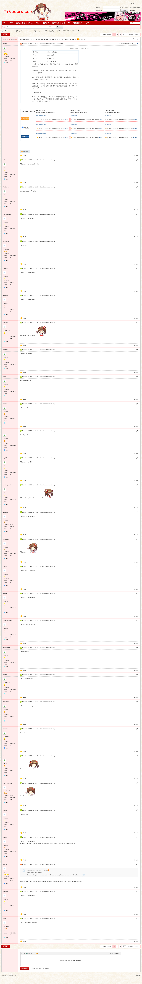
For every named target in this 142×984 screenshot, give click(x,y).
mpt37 (5, 458)
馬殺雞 (5, 43)
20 (10, 203)
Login (73, 960)
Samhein (5, 891)
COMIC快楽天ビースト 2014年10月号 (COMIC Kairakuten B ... (62, 31)
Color (24, 953)
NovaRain (6, 702)
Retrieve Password (135, 7)
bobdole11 (6, 268)
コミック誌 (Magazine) (36, 31)
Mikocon (2, 31)
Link (29, 953)
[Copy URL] (82, 39)
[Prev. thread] (135, 39)
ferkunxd (5, 322)
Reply (66, 119)
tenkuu (5, 404)
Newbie (6, 168)
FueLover (6, 187)
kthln (4, 160)
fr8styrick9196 (7, 783)
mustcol (5, 729)
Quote (32, 953)
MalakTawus (6, 647)
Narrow (132, 3)
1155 (11, 339)
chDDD (5, 566)
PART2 (43, 115)
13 (10, 745)
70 (10, 691)
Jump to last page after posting (40, 968)
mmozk (5, 431)
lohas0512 (6, 539)
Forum (7, 31)
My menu (134, 23)
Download (73, 115)
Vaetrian (5, 512)
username (98, 8)
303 (11, 555)
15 (10, 257)
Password (99, 10)
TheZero (5, 295)
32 (10, 935)
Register (132, 10)
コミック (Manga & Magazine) (19, 31)
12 (10, 312)
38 (10, 528)
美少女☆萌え (20, 23)
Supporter (6, 249)
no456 (5, 674)
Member (6, 303)
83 (10, 637)
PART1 (38, 115)
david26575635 (7, 620)
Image (27, 953)
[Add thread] (5, 34)
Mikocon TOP (8, 23)
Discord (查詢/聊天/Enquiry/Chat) (79, 23)
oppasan (5, 349)
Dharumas (6, 241)
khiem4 (5, 810)
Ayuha (5, 837)
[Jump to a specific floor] (137, 43)
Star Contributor (8, 791)
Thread (51, 27)
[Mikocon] (26, 20)
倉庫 (63, 23)
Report (136, 155)
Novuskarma (7, 214)
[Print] (133, 39)
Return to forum (107, 34)
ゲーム (30, 23)
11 (10, 420)
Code (34, 953)
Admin (5, 51)
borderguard (6, 485)
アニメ (38, 23)
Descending (60, 43)
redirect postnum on (127, 43)
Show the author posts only (47, 43)
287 (11, 799)
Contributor (7, 330)
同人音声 (46, 23)
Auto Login (125, 7)
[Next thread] (137, 39)
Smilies (37, 953)
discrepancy (6, 756)
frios (4, 376)
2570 (11, 60)
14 (10, 176)
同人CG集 (55, 23)
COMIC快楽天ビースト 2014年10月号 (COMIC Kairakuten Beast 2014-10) (48, 39)
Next (136, 34)
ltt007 (4, 918)
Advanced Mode (115, 953)
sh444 (5, 593)
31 (10, 853)
